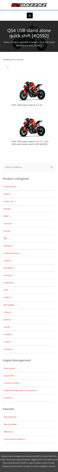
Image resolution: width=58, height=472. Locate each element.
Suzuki (7, 327)
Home (6, 42)
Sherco (7, 319)
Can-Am (8, 223)
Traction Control (11, 383)
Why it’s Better (10, 424)
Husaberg (8, 268)
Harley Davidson (11, 253)
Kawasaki (8, 282)
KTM (6, 290)
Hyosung (8, 275)
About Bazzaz (10, 417)
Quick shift (8, 375)
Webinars (8, 432)
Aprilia (7, 194)
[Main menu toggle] (30, 15)
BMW (6, 216)
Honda (7, 260)
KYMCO (7, 297)
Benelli (7, 209)
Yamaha (8, 349)
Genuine (8, 246)
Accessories (10, 186)
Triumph (8, 334)
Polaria (7, 312)
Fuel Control (9, 368)
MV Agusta (9, 305)
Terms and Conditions (14, 439)
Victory (7, 342)
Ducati (7, 231)
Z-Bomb (8, 398)
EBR (5, 238)
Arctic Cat (8, 201)
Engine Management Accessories (20, 390)
